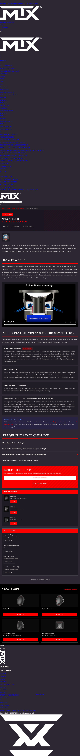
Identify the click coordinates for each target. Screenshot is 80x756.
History (2, 679)
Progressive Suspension (59, 422)
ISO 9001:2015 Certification (27, 710)
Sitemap (2, 710)
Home (3, 208)
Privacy (8, 710)
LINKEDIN (4, 708)
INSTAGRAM (4, 705)
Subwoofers (21, 208)
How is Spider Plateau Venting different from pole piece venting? (24, 449)
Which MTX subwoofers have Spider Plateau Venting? (20, 460)
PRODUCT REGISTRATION (9, 695)
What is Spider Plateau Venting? (13, 443)
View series (21, 614)
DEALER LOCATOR (7, 4)
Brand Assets (40, 694)
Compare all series (40, 483)
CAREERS (3, 682)
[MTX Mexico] (40, 13)
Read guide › (9, 540)
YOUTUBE (4, 702)
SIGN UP (3, 674)
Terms (14, 710)
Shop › (14, 501)
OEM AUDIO (33, 4)
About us (3, 676)
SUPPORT (3, 690)
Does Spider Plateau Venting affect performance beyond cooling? (24, 454)
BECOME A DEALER (21, 4)
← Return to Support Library (40, 579)
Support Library (11, 208)
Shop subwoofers (40, 478)
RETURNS (3, 692)
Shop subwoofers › (71, 589)
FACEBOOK (4, 697)
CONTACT (3, 687)
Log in (2, 25)
